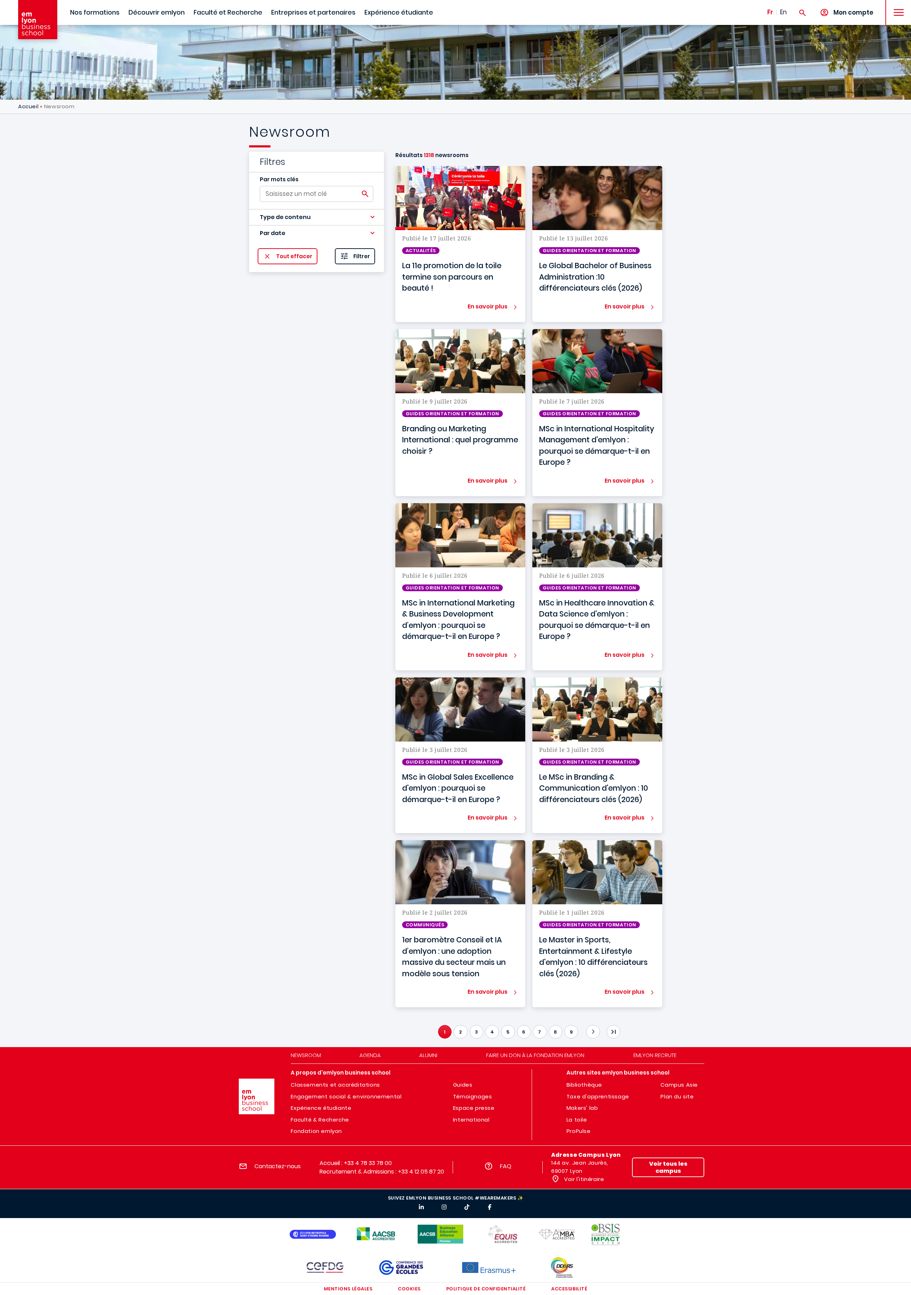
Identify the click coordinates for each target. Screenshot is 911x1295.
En (783, 12)
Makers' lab (582, 1108)
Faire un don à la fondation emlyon (535, 1055)
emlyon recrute (654, 1055)
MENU (896, 7)
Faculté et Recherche (228, 12)
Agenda (370, 1055)
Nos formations (95, 12)
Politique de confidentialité (486, 1288)
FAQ (505, 1166)
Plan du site (677, 1096)
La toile (577, 1119)
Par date (272, 233)
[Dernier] (613, 1032)
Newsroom (306, 1055)
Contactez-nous (277, 1166)
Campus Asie (679, 1084)
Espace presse (474, 1108)
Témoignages (472, 1096)
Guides (463, 1084)
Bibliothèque (584, 1084)
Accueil (28, 106)
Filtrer (361, 256)
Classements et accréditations (335, 1084)
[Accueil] (37, 19)
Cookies (409, 1288)
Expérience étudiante (398, 12)
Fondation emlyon (316, 1131)
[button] (316, 217)
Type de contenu (285, 217)
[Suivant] (593, 1032)
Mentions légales (348, 1288)
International (471, 1119)
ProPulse (579, 1131)
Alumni (428, 1055)
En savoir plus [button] (487, 306)
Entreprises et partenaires (313, 12)
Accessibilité (569, 1288)
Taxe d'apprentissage (598, 1096)
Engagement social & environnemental (346, 1096)
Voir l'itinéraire (583, 1179)
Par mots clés (279, 179)
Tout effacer (294, 256)
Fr (770, 12)
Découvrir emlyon (156, 12)
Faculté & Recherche (320, 1119)
